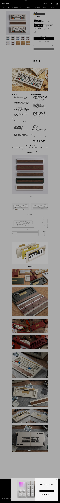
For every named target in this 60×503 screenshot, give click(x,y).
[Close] (56, 479)
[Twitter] (50, 494)
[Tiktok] (48, 494)
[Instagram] (46, 494)
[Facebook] (42, 494)
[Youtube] (44, 494)
